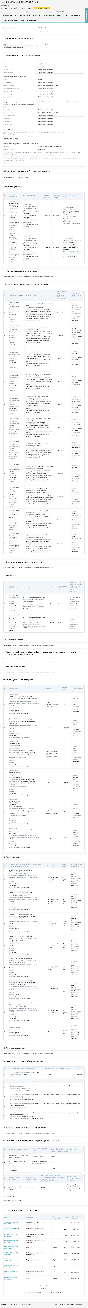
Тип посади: (35, 15)
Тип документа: (24, 15)
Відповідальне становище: (9, 20)
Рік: (15, 15)
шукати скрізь (61, 11)
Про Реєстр (4, 8)
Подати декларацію (42, 8)
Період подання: (61, 15)
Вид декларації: (6, 15)
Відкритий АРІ (15, 8)
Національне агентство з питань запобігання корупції (72, 1304)
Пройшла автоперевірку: (28, 20)
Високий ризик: (74, 15)
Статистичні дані (27, 8)
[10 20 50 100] (43, 1285)
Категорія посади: (48, 15)
